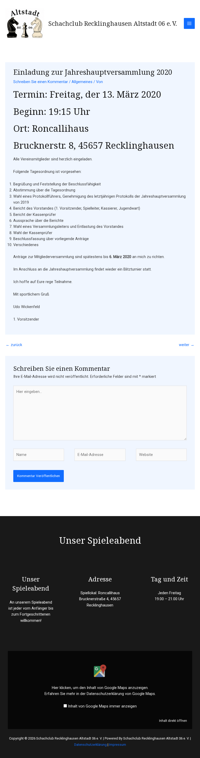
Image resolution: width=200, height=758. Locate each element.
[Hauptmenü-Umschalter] (189, 23)
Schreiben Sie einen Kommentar (40, 81)
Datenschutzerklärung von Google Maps (121, 693)
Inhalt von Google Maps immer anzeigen (102, 706)
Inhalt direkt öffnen (173, 721)
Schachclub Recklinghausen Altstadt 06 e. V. (112, 23)
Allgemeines (82, 81)
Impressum (117, 745)
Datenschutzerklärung (90, 745)
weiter (186, 344)
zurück (14, 344)
